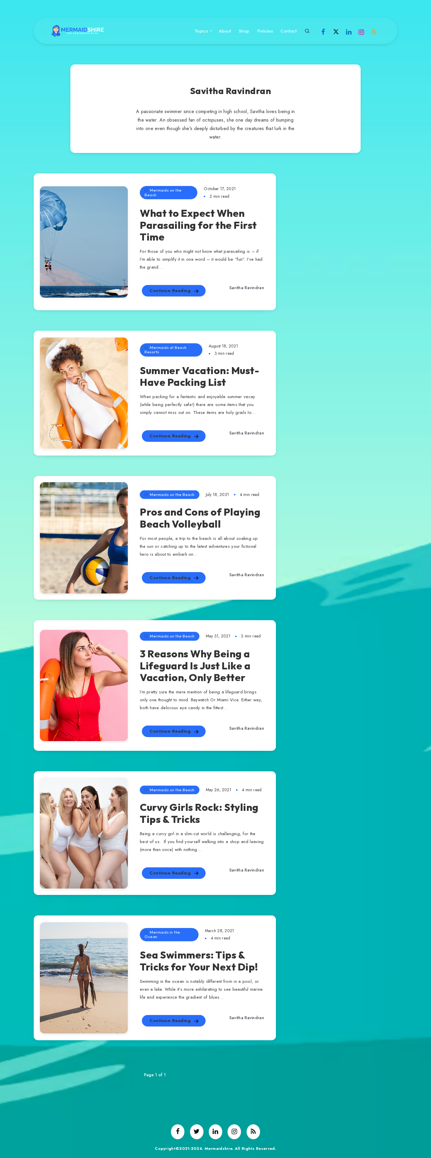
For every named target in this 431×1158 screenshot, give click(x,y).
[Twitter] (336, 31)
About (225, 31)
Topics (201, 31)
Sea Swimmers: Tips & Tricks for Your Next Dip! (199, 961)
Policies (265, 31)
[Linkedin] (349, 31)
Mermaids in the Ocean (162, 934)
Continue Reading (171, 290)
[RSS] (374, 31)
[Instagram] (361, 31)
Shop (244, 31)
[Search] (307, 30)
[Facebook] (323, 31)
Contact (289, 31)
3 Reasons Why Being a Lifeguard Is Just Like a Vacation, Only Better (195, 665)
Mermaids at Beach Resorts (166, 349)
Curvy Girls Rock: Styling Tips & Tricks (199, 813)
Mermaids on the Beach (163, 192)
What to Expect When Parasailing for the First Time (198, 225)
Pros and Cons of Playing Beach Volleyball (200, 518)
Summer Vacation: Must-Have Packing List (199, 376)
